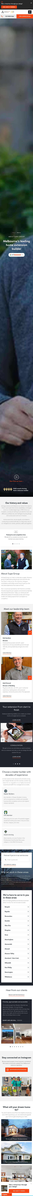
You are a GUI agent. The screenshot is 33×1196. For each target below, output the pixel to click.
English (4, 1194)
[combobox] (7, 1194)
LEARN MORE (16, 720)
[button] (29, 12)
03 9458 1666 (9, 16)
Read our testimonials (16, 995)
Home (13, 232)
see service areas (10, 864)
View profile (7, 653)
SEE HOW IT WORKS (9, 7)
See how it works (19, 1191)
